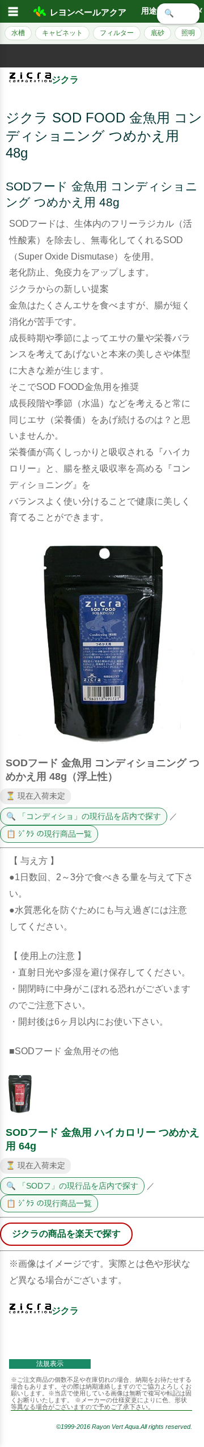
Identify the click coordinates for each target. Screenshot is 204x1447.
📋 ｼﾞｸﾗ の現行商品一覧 (49, 834)
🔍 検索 (178, 13)
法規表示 (49, 1364)
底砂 (157, 33)
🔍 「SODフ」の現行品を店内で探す (72, 1186)
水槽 (18, 33)
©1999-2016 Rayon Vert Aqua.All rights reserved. (124, 1426)
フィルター (117, 33)
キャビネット (62, 33)
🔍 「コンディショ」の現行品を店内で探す (83, 816)
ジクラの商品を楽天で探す (66, 1233)
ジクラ (65, 79)
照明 (188, 33)
